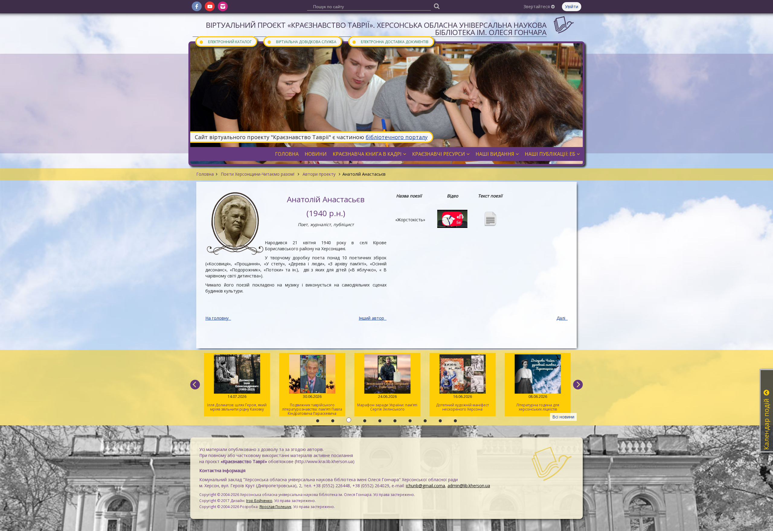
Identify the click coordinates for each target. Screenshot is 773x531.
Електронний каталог (225, 41)
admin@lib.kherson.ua (468, 485)
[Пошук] (436, 6)
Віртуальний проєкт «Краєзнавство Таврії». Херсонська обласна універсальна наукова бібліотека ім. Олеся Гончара (376, 28)
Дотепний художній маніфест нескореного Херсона (461, 403)
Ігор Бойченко (259, 500)
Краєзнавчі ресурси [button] (438, 154)
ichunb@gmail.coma (425, 485)
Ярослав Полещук (275, 506)
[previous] (195, 384)
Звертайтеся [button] (537, 6)
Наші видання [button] (495, 154)
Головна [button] (287, 154)
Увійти (571, 6)
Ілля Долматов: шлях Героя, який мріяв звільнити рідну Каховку (235, 403)
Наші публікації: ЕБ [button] (550, 154)
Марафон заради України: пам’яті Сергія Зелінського (386, 403)
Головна (205, 174)
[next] (578, 384)
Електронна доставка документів (390, 41)
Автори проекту (319, 174)
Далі (561, 318)
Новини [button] (316, 154)
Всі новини (563, 417)
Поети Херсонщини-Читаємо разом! (258, 174)
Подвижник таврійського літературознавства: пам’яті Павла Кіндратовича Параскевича (311, 405)
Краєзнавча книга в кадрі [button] (367, 154)
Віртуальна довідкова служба (301, 41)
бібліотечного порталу (397, 137)
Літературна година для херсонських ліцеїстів (536, 403)
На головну (217, 318)
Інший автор (372, 318)
